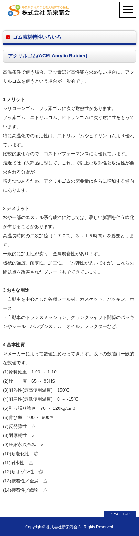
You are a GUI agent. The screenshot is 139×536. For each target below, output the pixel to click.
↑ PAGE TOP (120, 514)
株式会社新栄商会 (61, 527)
